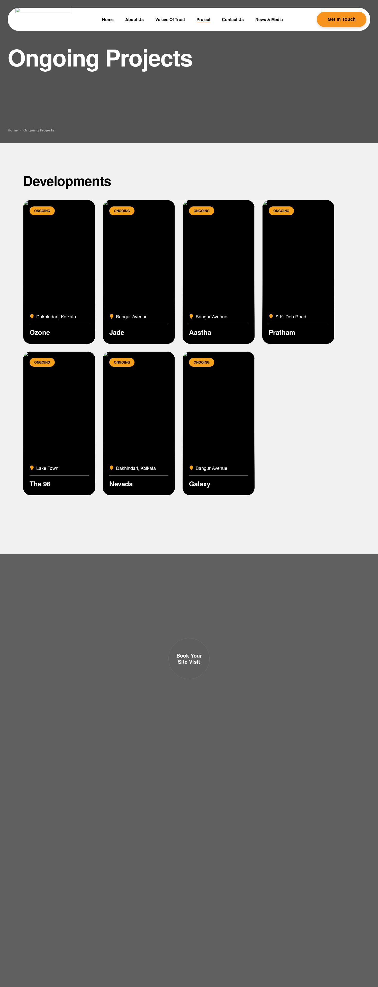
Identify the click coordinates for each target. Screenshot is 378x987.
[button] (189, 658)
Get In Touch (342, 19)
